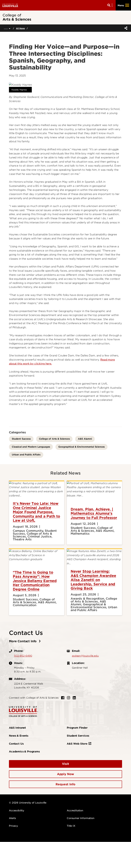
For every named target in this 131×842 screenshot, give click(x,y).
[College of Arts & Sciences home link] (23, 711)
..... (6, 28)
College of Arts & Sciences (54, 438)
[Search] (110, 5)
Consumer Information (80, 818)
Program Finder (77, 727)
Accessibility (16, 810)
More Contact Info (23, 641)
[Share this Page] (125, 28)
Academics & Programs (24, 751)
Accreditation (75, 810)
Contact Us (16, 743)
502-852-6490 (23, 655)
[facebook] (62, 697)
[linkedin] (74, 697)
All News (20, 28)
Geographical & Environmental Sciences (81, 446)
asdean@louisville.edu (85, 655)
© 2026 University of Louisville (27, 802)
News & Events (18, 735)
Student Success (21, 438)
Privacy (13, 825)
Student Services (78, 735)
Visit (65, 764)
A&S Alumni (85, 438)
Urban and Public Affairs (26, 454)
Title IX (71, 825)
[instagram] (68, 697)
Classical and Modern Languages (31, 446)
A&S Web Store (77, 743)
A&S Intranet (17, 727)
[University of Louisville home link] (11, 5)
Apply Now (65, 774)
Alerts (12, 818)
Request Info (65, 784)
